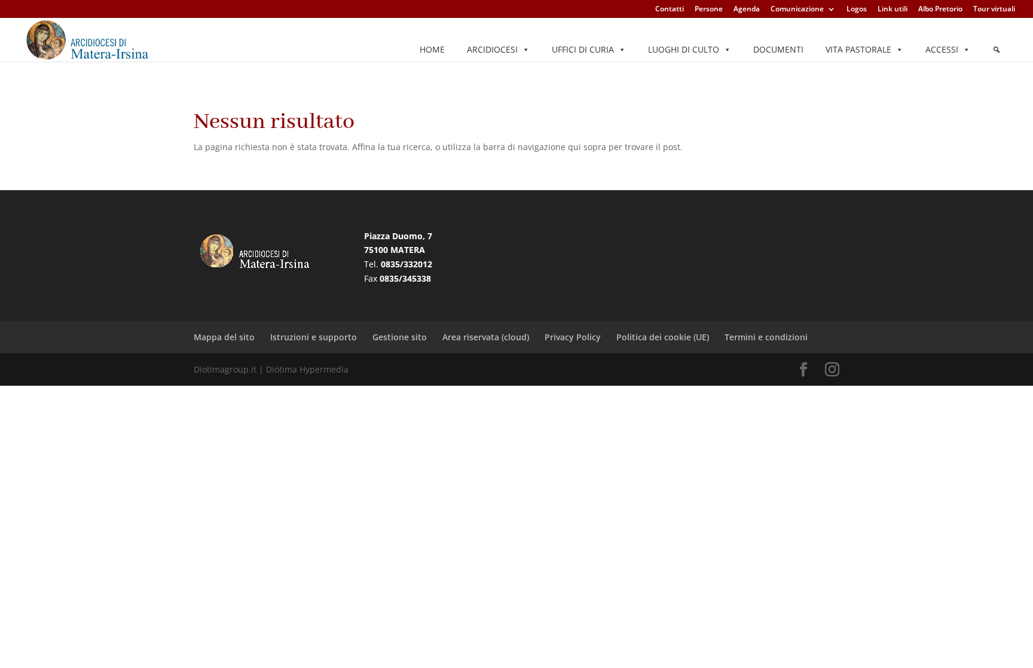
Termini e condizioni (766, 337)
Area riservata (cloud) (485, 337)
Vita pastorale (858, 49)
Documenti (778, 49)
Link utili (892, 9)
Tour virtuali (994, 9)
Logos (856, 9)
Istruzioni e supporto (313, 337)
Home (432, 49)
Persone (709, 9)
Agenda (747, 9)
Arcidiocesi (492, 49)
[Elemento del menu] (996, 50)
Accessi (941, 49)
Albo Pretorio (940, 9)
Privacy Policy (573, 337)
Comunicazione (797, 9)
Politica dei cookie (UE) (662, 337)
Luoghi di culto (683, 49)
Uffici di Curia (583, 49)
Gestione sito (399, 337)
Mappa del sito (224, 337)
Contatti (669, 9)
